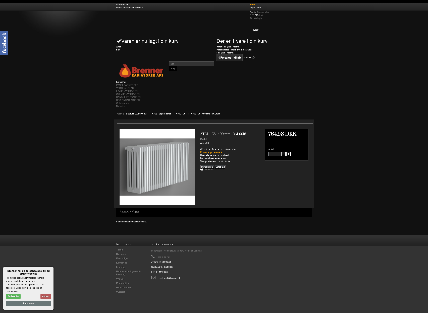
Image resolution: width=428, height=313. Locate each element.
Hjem (119, 113)
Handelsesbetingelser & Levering (128, 273)
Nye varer (121, 254)
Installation (207, 167)
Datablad (220, 167)
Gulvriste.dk (122, 103)
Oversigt (120, 291)
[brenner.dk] (141, 71)
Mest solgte (122, 258)
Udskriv (209, 169)
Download (138, 7)
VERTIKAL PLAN (125, 88)
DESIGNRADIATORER (128, 100)
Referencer (128, 7)
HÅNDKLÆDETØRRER (128, 97)
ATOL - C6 (180, 113)
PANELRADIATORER (127, 85)
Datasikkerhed (123, 287)
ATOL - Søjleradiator (161, 113)
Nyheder (120, 106)
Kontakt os (121, 262)
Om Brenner (122, 4)
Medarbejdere (123, 283)
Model (203, 139)
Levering (120, 267)
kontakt (119, 7)
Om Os (119, 278)
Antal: (271, 149)
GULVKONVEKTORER (128, 94)
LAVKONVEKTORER (127, 91)
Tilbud (119, 249)
